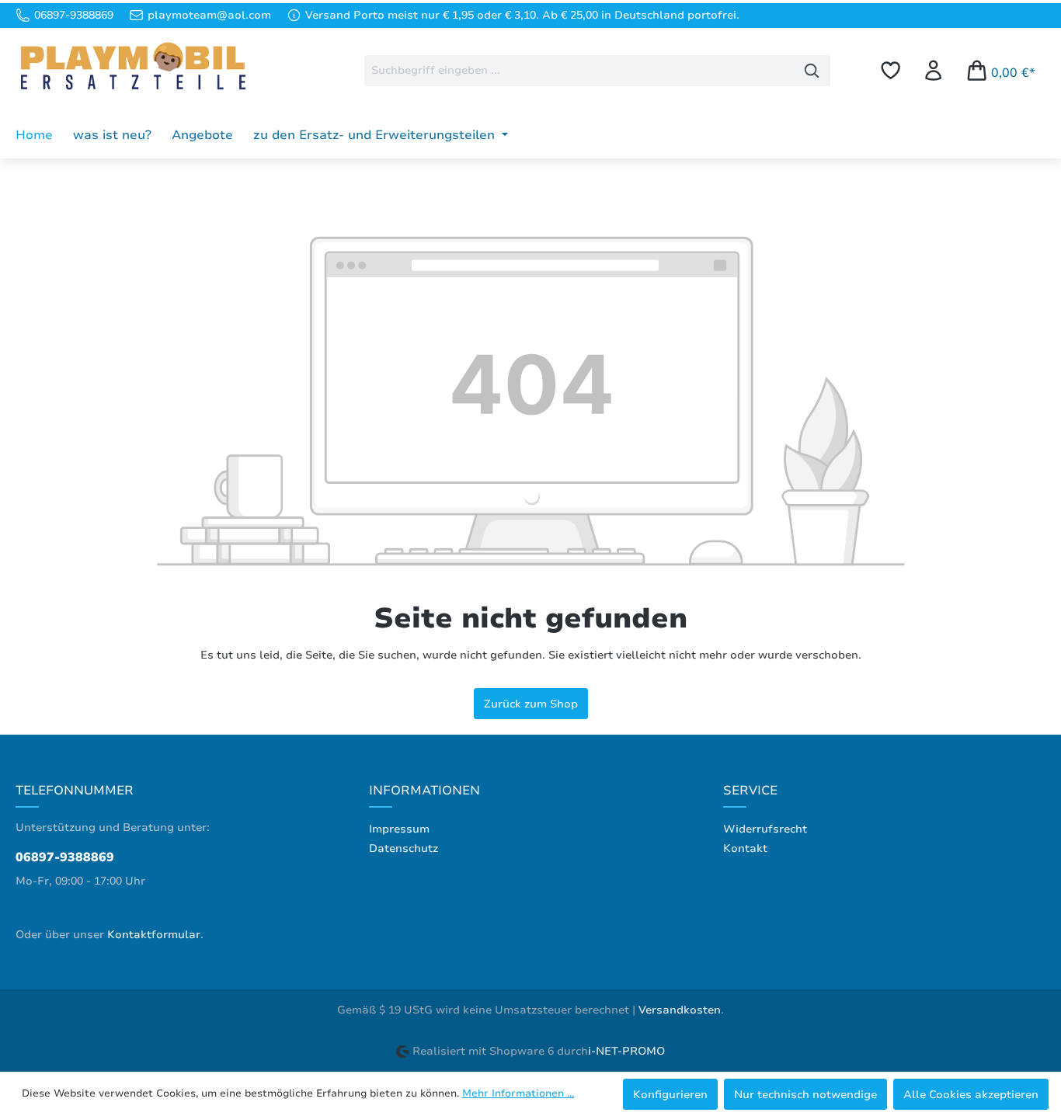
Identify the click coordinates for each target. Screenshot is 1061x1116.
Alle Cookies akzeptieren (970, 1094)
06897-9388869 (65, 857)
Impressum (399, 829)
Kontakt (745, 848)
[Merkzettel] (890, 70)
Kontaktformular (153, 934)
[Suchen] (812, 70)
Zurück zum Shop (531, 703)
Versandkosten (679, 1010)
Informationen (424, 790)
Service (750, 790)
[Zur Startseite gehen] (132, 68)
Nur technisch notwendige (805, 1094)
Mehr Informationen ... (518, 1093)
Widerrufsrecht (765, 829)
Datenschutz (403, 848)
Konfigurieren (670, 1094)
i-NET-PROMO (626, 1051)
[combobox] (579, 70)
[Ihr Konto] (933, 70)
